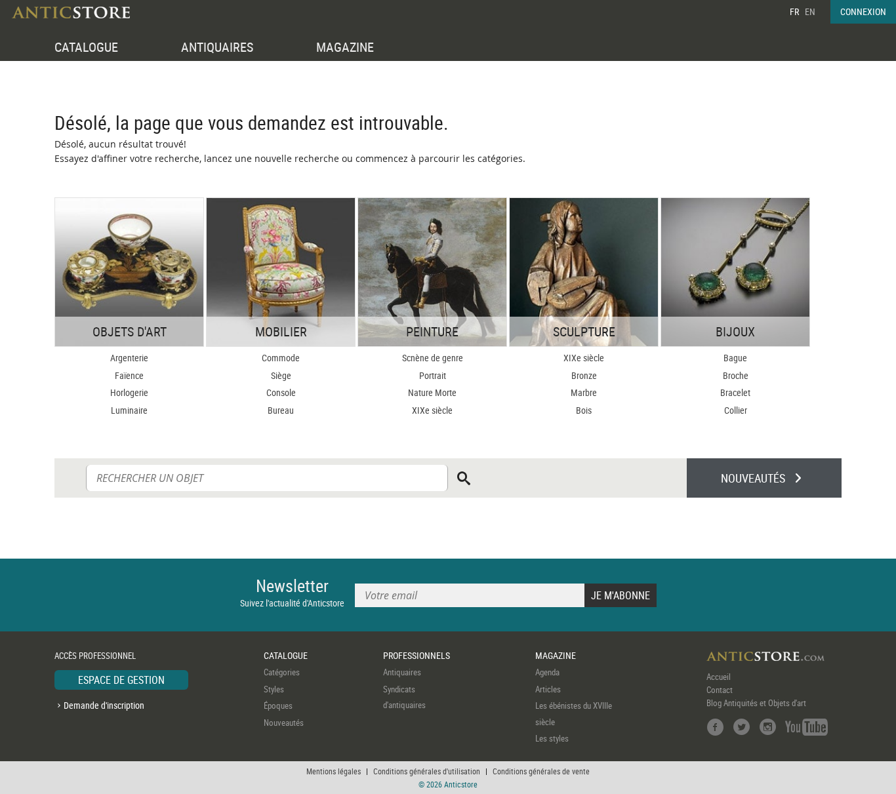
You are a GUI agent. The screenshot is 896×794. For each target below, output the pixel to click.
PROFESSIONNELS (416, 655)
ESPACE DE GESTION (121, 680)
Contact (719, 690)
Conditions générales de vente (541, 771)
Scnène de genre (432, 357)
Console (281, 392)
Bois (584, 410)
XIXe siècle (432, 410)
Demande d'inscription (104, 705)
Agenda (547, 672)
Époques (278, 705)
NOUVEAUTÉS (753, 478)
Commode (281, 357)
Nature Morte (432, 392)
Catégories (282, 672)
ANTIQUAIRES (217, 47)
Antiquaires (402, 672)
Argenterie (129, 357)
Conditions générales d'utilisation (426, 771)
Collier (735, 410)
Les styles (552, 738)
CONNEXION (863, 11)
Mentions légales (333, 771)
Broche (735, 375)
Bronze (584, 375)
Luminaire (129, 410)
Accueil (718, 677)
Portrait (432, 375)
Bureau (281, 410)
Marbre (584, 392)
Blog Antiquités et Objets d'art (756, 703)
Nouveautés (284, 722)
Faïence (129, 375)
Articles (548, 689)
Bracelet (735, 392)
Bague (735, 357)
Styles (274, 689)
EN (810, 11)
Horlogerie (129, 392)
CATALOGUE (86, 47)
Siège (281, 375)
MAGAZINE (345, 47)
